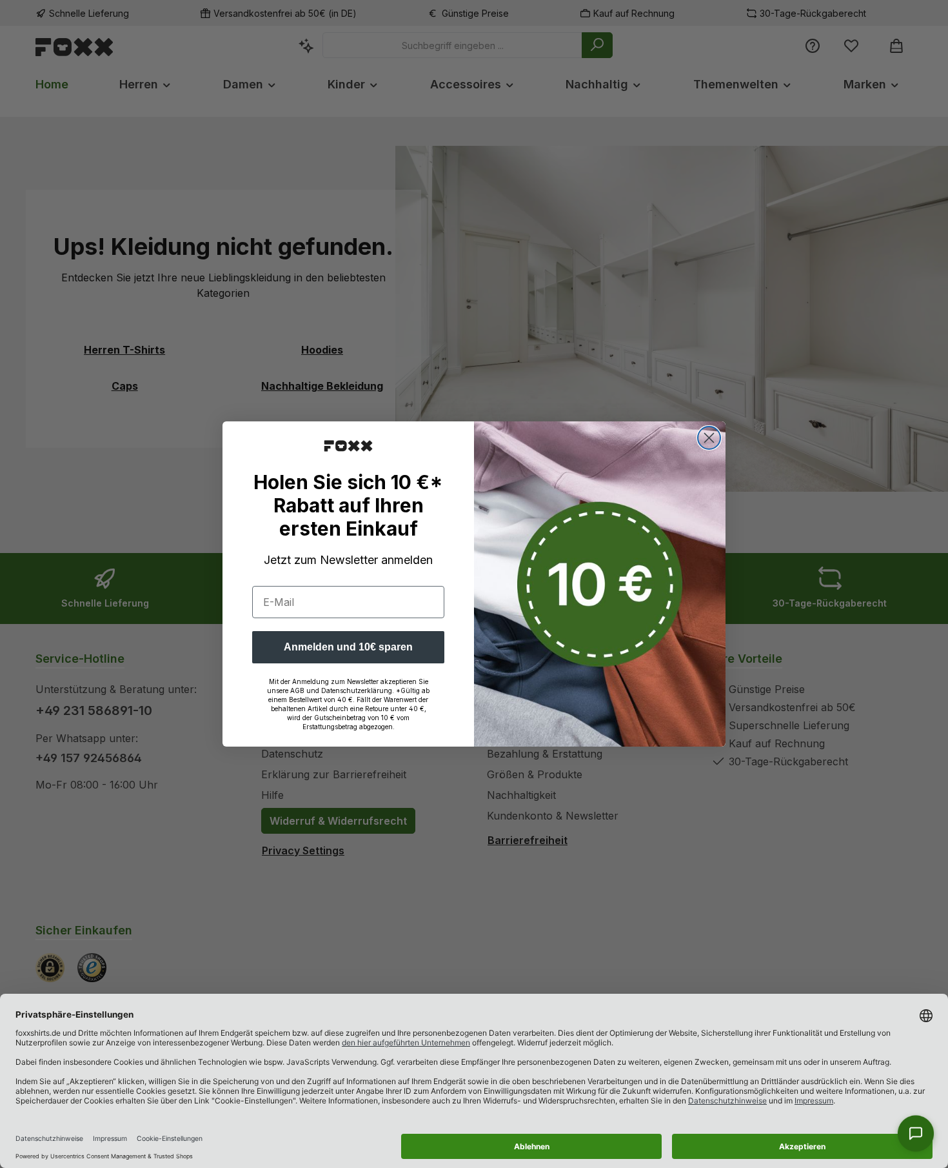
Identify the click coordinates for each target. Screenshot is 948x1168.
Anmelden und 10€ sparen (348, 646)
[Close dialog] (709, 438)
